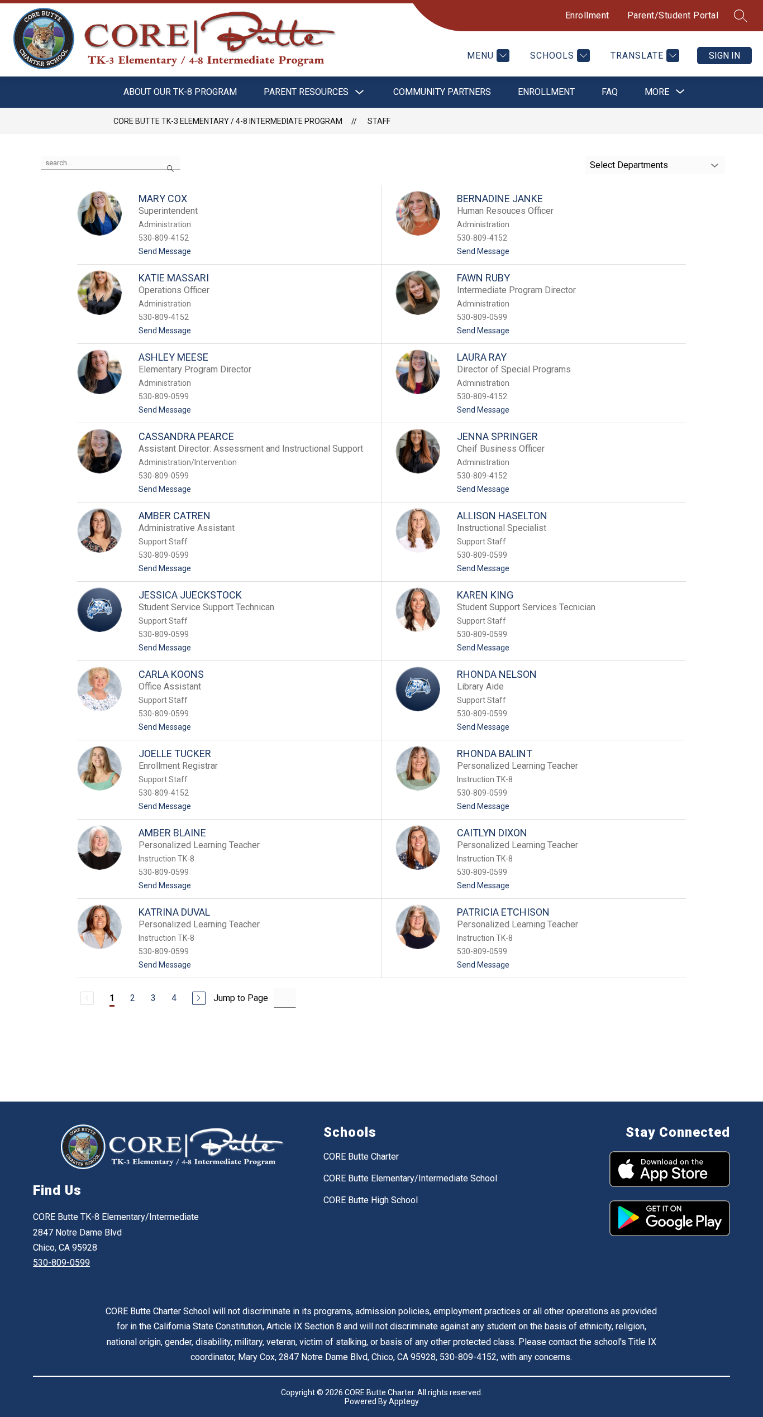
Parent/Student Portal (673, 15)
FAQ (610, 92)
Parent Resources (306, 92)
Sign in (724, 55)
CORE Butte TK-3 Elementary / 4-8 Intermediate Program (227, 121)
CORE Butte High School (370, 1200)
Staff (379, 121)
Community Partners (442, 92)
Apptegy (404, 1401)
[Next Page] (199, 998)
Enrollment (587, 15)
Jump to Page (240, 998)
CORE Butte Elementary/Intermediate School (410, 1178)
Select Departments (629, 165)
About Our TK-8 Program (180, 92)
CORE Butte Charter (361, 1156)
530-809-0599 (61, 1262)
